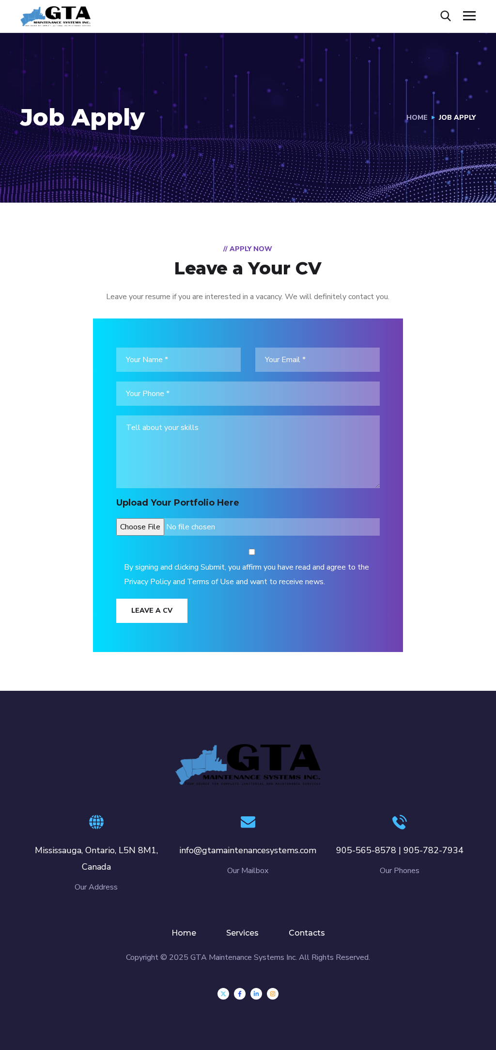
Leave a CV (151, 610)
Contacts (307, 933)
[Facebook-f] (240, 994)
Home (417, 117)
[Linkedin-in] (256, 994)
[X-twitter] (223, 994)
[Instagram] (273, 994)
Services (242, 933)
